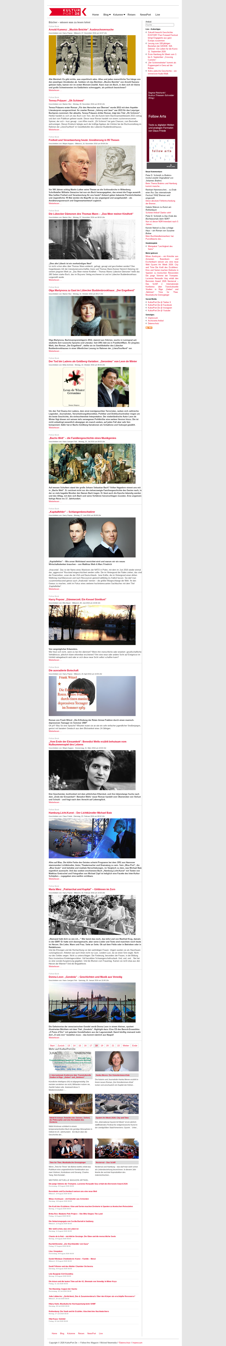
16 (85, 1045)
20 (107, 1045)
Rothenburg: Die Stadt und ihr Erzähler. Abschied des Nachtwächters (79, 1311)
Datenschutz (153, 323)
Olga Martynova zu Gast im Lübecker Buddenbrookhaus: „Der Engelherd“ (92, 290)
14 (74, 1045)
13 (68, 1045)
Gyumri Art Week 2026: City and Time (112, 1118)
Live (101, 1333)
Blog (62, 1333)
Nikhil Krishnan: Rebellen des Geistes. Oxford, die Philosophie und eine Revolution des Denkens (70, 1120)
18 (96, 1045)
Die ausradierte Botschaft (63, 670)
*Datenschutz (125, 1343)
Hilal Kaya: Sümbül (57, 1319)
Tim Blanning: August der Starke (63, 1289)
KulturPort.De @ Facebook (160, 305)
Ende (134, 1045)
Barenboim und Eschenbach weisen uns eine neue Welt (162, 262)
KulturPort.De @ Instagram (160, 308)
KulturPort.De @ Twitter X (159, 302)
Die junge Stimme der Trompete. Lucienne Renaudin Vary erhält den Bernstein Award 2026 (162, 278)
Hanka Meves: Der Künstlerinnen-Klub (112, 1075)
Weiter (126, 1045)
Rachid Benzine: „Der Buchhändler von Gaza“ (69, 1244)
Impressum (153, 318)
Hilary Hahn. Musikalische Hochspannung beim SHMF (72, 1304)
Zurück (61, 1045)
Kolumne (71, 1333)
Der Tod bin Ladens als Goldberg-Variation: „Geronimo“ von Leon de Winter (93, 361)
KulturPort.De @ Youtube (159, 310)
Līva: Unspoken (55, 1251)
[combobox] (160, 24)
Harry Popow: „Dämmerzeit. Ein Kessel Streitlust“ (77, 599)
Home (54, 1333)
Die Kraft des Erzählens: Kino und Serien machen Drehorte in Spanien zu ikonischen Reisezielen (162, 270)
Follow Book (54, 26)
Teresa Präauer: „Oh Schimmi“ (66, 100)
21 (113, 1045)
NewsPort (92, 1333)
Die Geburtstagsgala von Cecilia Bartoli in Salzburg (71, 1221)
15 (80, 1045)
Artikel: (149, 22)
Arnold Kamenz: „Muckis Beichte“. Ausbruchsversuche (81, 29)
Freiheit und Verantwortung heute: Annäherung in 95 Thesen (84, 140)
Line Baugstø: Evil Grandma (61, 1274)
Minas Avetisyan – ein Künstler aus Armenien (69, 1199)
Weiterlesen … (55, 90)
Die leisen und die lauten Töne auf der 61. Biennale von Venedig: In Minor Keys (83, 1281)
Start (52, 1045)
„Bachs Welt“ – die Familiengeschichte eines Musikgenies (82, 438)
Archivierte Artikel (156, 321)
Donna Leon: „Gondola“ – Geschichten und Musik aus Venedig (85, 977)
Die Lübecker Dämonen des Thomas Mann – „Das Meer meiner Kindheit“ (91, 214)
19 (102, 1045)
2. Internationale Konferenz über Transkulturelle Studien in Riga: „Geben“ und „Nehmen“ (70, 1076)
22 (118, 1045)
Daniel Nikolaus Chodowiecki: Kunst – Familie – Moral (72, 1259)
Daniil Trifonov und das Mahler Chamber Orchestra (71, 1266)
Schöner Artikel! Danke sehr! (158, 212)
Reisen (81, 1333)
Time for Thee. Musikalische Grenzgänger (68, 1162)
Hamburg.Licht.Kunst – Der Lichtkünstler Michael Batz (80, 812)
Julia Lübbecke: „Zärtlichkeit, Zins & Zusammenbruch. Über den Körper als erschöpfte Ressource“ (92, 1296)
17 (91, 1045)
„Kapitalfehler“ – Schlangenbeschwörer (72, 512)
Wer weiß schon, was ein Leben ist (64, 1229)
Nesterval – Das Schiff (105, 1162)
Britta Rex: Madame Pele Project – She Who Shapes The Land (76, 1214)
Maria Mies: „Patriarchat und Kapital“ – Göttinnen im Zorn (82, 889)
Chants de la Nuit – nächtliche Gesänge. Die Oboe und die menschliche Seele (82, 1236)
